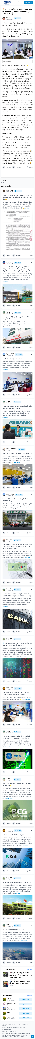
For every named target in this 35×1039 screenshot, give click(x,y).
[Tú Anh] (4, 312)
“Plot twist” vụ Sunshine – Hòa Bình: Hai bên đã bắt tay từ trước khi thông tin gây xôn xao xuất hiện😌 (17, 197)
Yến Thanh (9, 17)
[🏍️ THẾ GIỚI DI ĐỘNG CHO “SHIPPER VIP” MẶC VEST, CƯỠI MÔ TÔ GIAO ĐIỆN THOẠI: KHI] (5, 976)
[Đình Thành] (4, 191)
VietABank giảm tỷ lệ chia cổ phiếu (13, 359)
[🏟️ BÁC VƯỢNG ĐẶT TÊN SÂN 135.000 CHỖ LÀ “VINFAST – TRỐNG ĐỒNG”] (5, 984)
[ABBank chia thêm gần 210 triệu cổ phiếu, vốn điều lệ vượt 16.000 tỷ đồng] (17, 429)
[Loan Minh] (4, 589)
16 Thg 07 (8, 402)
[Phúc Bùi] (4, 262)
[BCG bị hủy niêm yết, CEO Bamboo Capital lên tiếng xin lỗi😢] (17, 810)
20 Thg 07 (8, 263)
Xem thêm (27, 208)
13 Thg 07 (8, 780)
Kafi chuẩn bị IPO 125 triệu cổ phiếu (14, 835)
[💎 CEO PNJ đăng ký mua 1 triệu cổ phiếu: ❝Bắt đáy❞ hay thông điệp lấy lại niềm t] (17, 668)
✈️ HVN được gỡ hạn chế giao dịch (13, 929)
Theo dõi (18, 18)
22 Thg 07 (8, 191)
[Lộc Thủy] (4, 540)
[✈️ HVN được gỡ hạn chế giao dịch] (17, 951)
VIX (3, 182)
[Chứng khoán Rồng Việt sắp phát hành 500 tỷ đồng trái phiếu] (17, 336)
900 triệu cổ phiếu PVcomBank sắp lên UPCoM (17, 453)
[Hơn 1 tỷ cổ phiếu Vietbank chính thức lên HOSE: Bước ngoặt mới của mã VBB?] (17, 711)
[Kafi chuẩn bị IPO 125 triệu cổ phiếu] (17, 858)
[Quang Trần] (4, 688)
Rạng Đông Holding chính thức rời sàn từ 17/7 (17, 882)
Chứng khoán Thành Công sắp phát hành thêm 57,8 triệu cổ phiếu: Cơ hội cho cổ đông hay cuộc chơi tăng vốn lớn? (17, 546)
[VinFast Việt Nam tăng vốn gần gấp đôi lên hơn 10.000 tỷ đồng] (17, 520)
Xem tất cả (29, 995)
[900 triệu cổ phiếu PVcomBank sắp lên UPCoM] (17, 474)
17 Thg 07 (8, 355)
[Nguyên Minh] (4, 354)
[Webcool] (17, 172)
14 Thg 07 (8, 639)
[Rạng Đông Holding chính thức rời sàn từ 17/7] (17, 905)
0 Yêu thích (8, 167)
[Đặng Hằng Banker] (4, 449)
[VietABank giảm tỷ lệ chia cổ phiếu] (17, 382)
